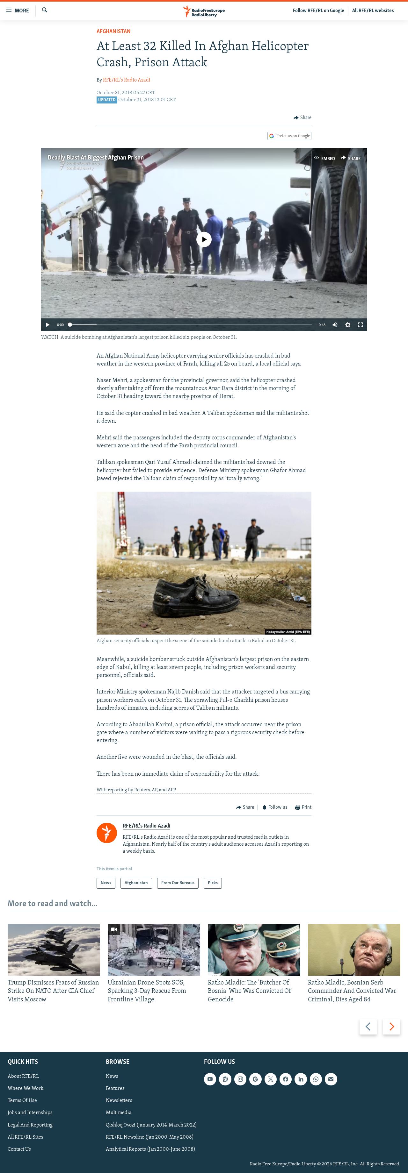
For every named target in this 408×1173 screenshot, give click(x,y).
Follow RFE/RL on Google (318, 10)
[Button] (302, 118)
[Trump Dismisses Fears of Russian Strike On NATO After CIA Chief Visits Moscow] (54, 950)
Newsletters (119, 1101)
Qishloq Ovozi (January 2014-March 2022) (151, 1125)
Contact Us (19, 1149)
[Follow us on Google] (255, 1079)
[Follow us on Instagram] (240, 1079)
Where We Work (26, 1088)
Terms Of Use (22, 1101)
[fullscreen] (360, 324)
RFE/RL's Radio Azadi (126, 80)
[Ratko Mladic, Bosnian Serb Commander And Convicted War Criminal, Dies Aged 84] (354, 950)
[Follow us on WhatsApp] (316, 1079)
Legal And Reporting (30, 1125)
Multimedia (119, 1113)
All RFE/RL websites (373, 10)
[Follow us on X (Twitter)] (271, 1079)
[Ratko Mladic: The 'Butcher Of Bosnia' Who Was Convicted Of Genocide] (254, 950)
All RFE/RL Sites (25, 1137)
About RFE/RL (23, 1076)
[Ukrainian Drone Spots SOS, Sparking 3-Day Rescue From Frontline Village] (154, 950)
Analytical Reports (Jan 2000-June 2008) (150, 1149)
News (112, 1076)
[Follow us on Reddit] (225, 1079)
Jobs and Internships (30, 1113)
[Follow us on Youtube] (210, 1079)
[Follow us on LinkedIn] (301, 1079)
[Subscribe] (331, 1079)
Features (115, 1088)
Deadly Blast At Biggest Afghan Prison (95, 158)
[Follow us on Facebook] (286, 1079)
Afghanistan (114, 32)
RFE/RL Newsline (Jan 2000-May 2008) (150, 1137)
